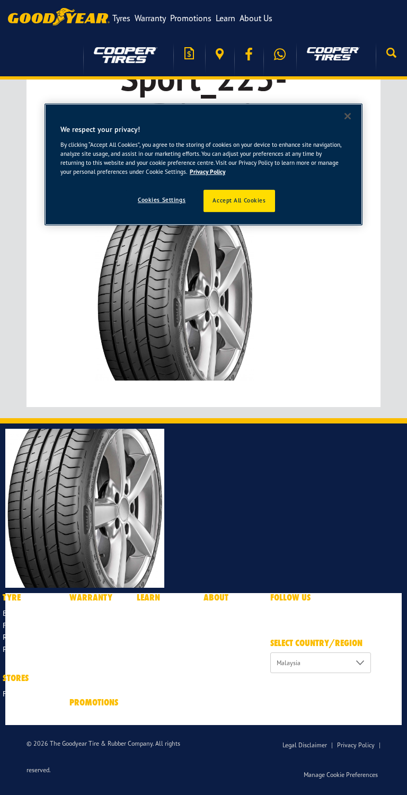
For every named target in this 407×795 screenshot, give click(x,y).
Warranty (150, 18)
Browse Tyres (24, 612)
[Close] (347, 116)
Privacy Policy (356, 745)
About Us (256, 18)
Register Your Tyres (100, 648)
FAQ (143, 685)
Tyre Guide (154, 625)
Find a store (219, 54)
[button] (391, 54)
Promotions (190, 18)
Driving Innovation (167, 612)
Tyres (121, 18)
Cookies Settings (161, 200)
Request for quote (189, 54)
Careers (215, 636)
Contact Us (221, 673)
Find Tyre (17, 625)
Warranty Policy (94, 612)
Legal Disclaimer (304, 745)
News (212, 625)
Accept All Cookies (239, 200)
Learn (225, 18)
